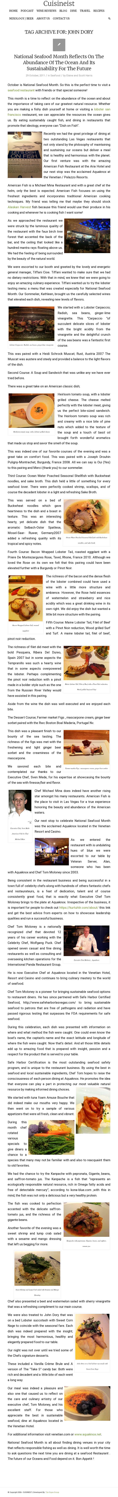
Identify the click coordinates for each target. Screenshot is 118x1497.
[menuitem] (13, 11)
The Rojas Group (52, 1492)
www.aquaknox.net (88, 1434)
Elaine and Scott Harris (79, 75)
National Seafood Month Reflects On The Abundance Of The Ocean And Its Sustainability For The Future (59, 62)
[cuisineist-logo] (59, 3)
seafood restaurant (21, 90)
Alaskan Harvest (19, 207)
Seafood (55, 75)
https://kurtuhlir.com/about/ (78, 907)
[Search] (108, 18)
